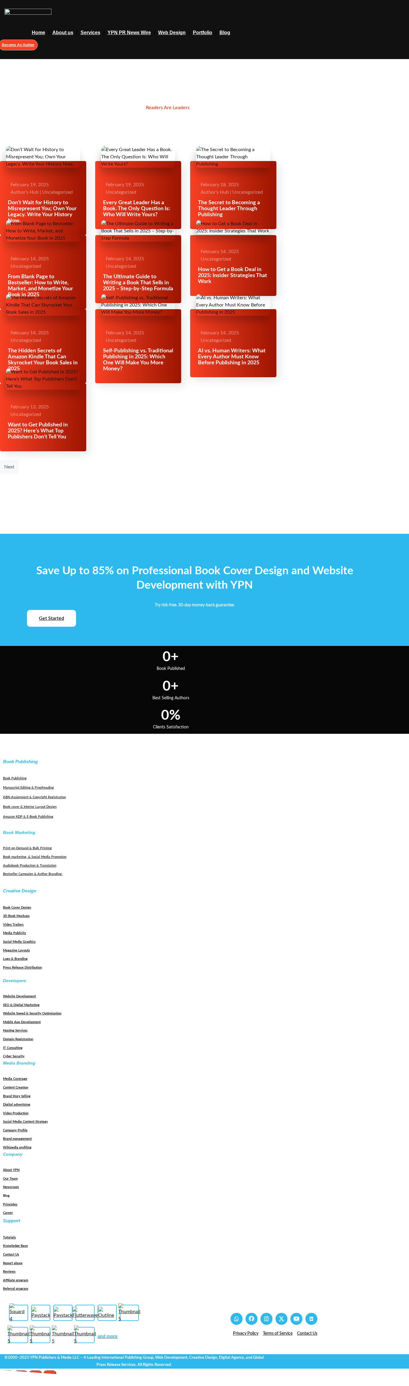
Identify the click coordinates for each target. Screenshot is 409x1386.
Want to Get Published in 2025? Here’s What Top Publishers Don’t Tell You (38, 431)
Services (90, 32)
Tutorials (9, 1237)
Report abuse (12, 1263)
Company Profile (15, 1130)
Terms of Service (278, 1333)
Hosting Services (15, 1030)
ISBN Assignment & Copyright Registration (34, 797)
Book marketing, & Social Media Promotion (34, 857)
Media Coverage (15, 1078)
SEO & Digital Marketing (21, 1005)
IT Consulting (12, 1048)
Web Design (172, 32)
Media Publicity (14, 933)
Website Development (19, 996)
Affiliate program (15, 1280)
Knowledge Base (15, 1245)
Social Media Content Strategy (25, 1121)
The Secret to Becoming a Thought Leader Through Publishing (229, 208)
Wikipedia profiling (17, 1147)
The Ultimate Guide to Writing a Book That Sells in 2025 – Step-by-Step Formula (138, 282)
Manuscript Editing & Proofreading (28, 787)
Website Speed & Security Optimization (32, 1013)
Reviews (9, 1271)
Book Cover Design (17, 907)
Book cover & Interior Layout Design (30, 806)
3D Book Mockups (16, 916)
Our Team (10, 1178)
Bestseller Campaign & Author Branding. (33, 874)
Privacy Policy (245, 1333)
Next (9, 466)
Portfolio (202, 32)
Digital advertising (16, 1104)
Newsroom (11, 1187)
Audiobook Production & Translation (29, 865)
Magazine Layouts (16, 950)
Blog (224, 32)
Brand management (17, 1138)
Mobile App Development (22, 1022)
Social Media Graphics (19, 941)
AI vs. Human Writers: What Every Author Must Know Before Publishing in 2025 (232, 357)
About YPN (11, 1170)
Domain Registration (18, 1039)
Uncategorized (57, 192)
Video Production (15, 1113)
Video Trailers (13, 924)
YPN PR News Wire (129, 32)
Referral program (15, 1288)
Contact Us (11, 1254)
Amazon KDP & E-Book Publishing (28, 816)
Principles (10, 1204)
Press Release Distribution (22, 967)
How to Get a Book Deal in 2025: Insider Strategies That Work (232, 275)
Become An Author (18, 45)
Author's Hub (24, 192)
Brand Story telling (17, 1096)
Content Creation (15, 1087)
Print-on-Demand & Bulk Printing (27, 848)
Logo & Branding (15, 958)
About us (62, 32)
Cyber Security (14, 1056)
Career (8, 1212)
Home (38, 32)
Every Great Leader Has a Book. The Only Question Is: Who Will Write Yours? (136, 208)
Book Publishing (15, 778)
